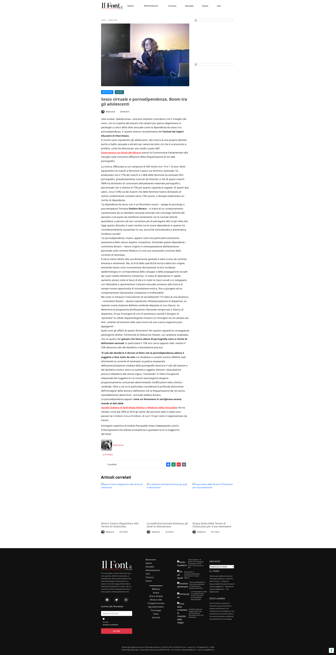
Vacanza (156, 617)
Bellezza (156, 589)
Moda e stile (156, 600)
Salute (130, 5)
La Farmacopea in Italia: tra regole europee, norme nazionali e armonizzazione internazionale (199, 595)
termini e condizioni (110, 624)
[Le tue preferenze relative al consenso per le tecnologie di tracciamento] (331, 650)
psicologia (107, 454)
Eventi (205, 5)
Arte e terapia (156, 596)
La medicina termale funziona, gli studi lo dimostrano (167, 525)
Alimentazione (151, 5)
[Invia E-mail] (179, 464)
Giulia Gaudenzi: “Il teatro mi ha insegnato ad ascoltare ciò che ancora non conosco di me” (196, 564)
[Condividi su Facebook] (168, 464)
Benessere (112, 5)
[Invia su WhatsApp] (173, 464)
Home (103, 20)
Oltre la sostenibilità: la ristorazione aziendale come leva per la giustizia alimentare (197, 585)
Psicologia (156, 610)
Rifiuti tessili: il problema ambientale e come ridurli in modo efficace (192, 575)
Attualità (189, 5)
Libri (219, 5)
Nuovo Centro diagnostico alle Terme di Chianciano (119, 525)
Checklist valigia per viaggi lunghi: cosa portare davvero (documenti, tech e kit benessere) (196, 613)
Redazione (110, 111)
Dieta (156, 614)
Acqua (156, 593)
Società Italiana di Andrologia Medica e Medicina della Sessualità (139, 407)
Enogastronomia (156, 603)
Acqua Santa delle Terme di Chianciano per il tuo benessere (211, 525)
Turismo (172, 5)
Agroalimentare (156, 607)
